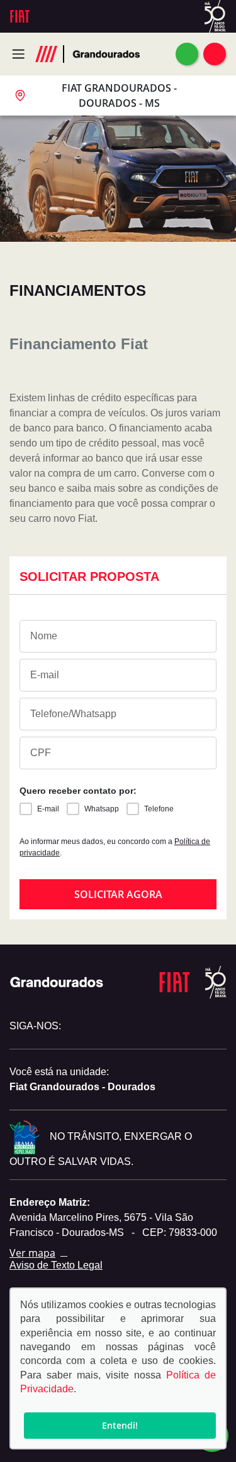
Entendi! (120, 1425)
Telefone (159, 808)
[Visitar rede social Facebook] (99, 1026)
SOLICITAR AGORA (118, 894)
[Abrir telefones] (214, 54)
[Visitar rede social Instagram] (77, 1026)
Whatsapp (101, 808)
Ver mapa (32, 1253)
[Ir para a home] (104, 54)
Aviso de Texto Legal (56, 1265)
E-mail (48, 808)
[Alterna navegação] (22, 54)
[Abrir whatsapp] (187, 54)
